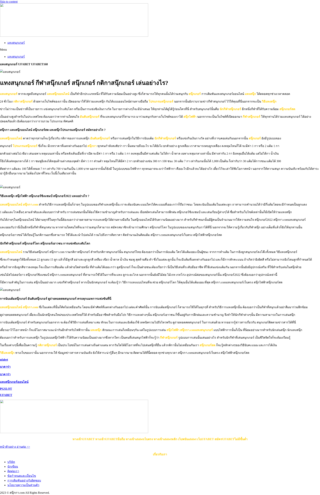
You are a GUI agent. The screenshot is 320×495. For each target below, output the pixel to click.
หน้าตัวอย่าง (8, 446)
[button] (160, 49)
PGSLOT (6, 388)
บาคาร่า (5, 366)
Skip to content (9, 1)
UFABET (6, 395)
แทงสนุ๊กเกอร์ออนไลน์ (14, 381)
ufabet (4, 359)
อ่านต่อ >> (23, 446)
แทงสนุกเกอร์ (16, 42)
